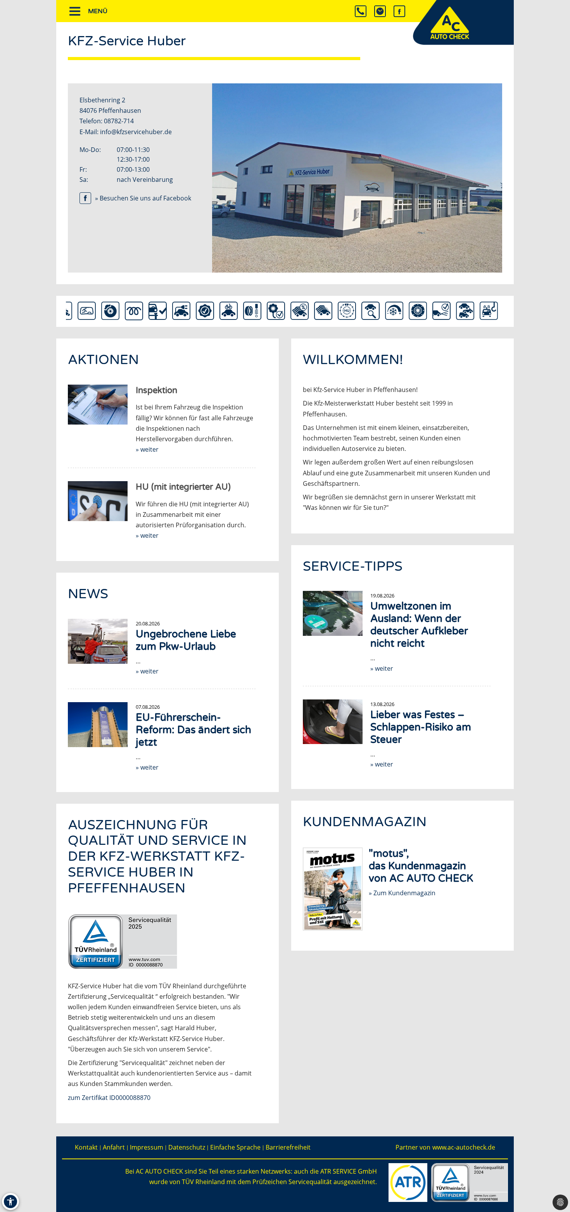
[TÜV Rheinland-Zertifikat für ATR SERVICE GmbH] (469, 1181)
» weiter (381, 668)
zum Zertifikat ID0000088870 (109, 1097)
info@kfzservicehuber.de (136, 132)
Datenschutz (186, 1147)
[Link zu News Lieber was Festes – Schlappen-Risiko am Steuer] (333, 721)
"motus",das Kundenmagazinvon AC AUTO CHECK (421, 866)
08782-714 (119, 121)
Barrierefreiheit (288, 1147)
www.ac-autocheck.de (463, 1147)
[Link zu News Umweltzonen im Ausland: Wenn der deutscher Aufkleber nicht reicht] (333, 613)
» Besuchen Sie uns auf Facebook (143, 198)
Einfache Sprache (235, 1147)
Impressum (146, 1147)
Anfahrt (114, 1147)
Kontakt (86, 1147)
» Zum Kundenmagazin (402, 893)
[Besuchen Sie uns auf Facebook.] (399, 11)
